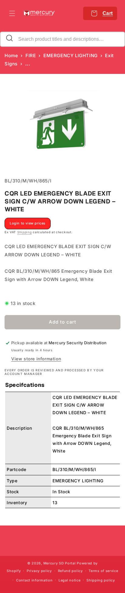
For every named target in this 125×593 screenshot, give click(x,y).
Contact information (34, 580)
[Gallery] (62, 125)
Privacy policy (39, 571)
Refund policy (70, 571)
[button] (12, 13)
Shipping (24, 232)
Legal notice (69, 580)
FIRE (30, 55)
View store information (36, 358)
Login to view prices (28, 223)
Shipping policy (100, 580)
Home (11, 55)
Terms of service (103, 571)
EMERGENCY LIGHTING (70, 55)
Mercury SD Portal (59, 563)
